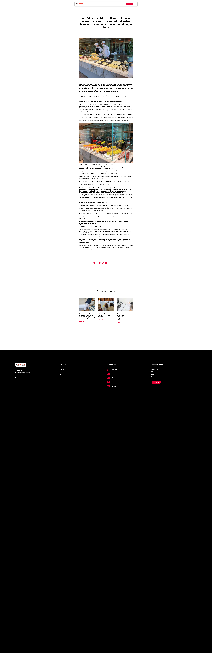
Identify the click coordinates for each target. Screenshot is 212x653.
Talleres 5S (113, 386)
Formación (62, 374)
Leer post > (82, 321)
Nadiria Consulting (155, 369)
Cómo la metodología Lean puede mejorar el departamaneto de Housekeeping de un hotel (87, 316)
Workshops (63, 372)
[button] (94, 263)
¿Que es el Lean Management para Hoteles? (104, 315)
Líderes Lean (114, 382)
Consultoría (63, 369)
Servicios (95, 4)
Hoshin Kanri (114, 369)
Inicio (90, 4)
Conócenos (116, 4)
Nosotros (153, 374)
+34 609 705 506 (20, 370)
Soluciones (102, 4)
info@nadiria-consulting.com (23, 372)
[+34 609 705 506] (15, 370)
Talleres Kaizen (114, 378)
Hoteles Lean (110, 4)
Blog (122, 4)
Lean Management (111, 31)
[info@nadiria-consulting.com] (15, 372)
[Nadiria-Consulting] (15, 377)
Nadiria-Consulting (21, 377)
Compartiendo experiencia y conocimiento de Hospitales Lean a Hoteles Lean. (124, 316)
